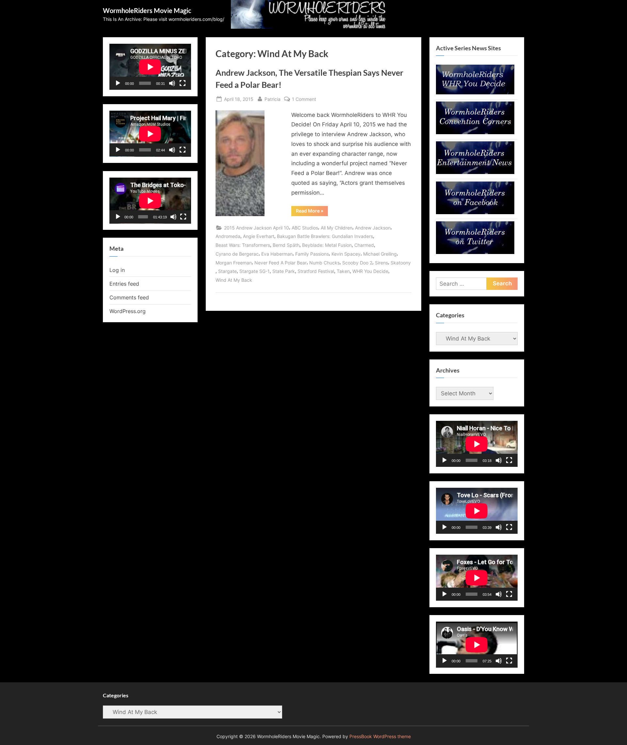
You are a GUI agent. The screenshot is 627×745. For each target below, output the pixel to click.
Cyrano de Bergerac (237, 254)
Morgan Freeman (234, 262)
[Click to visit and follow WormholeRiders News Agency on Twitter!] (475, 252)
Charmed (364, 245)
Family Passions (312, 254)
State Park (283, 271)
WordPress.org (127, 311)
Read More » (312, 212)
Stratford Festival (315, 271)
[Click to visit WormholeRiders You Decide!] (475, 92)
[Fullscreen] (182, 83)
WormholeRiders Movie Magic (147, 10)
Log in (117, 270)
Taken (343, 271)
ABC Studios (305, 227)
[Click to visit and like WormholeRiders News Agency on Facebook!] (475, 212)
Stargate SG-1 (254, 271)
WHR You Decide (370, 271)
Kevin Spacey (346, 254)
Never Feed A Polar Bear (280, 262)
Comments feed (129, 297)
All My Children (336, 227)
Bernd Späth (286, 245)
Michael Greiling (380, 254)
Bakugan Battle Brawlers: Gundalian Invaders (325, 236)
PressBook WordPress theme (380, 736)
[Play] (118, 83)
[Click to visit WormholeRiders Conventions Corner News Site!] (475, 132)
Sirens (381, 262)
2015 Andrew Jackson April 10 (256, 227)
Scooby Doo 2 (357, 262)
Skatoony (401, 262)
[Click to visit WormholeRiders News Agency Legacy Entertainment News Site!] (475, 172)
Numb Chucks (324, 262)
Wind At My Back (234, 280)
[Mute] (172, 83)
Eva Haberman (277, 254)
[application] (150, 67)
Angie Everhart (258, 236)
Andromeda (228, 236)
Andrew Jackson (373, 227)
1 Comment (304, 99)
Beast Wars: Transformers (243, 245)
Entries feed (124, 283)
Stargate (227, 271)
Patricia (273, 99)
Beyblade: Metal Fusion (327, 245)
